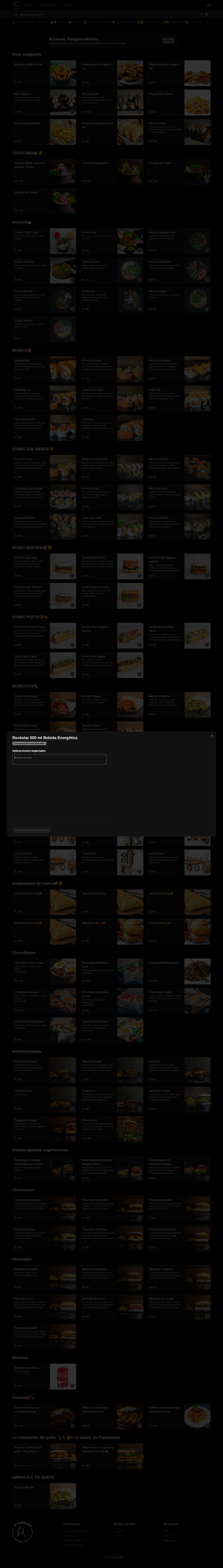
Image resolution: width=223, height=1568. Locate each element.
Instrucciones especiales (28, 750)
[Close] (212, 736)
